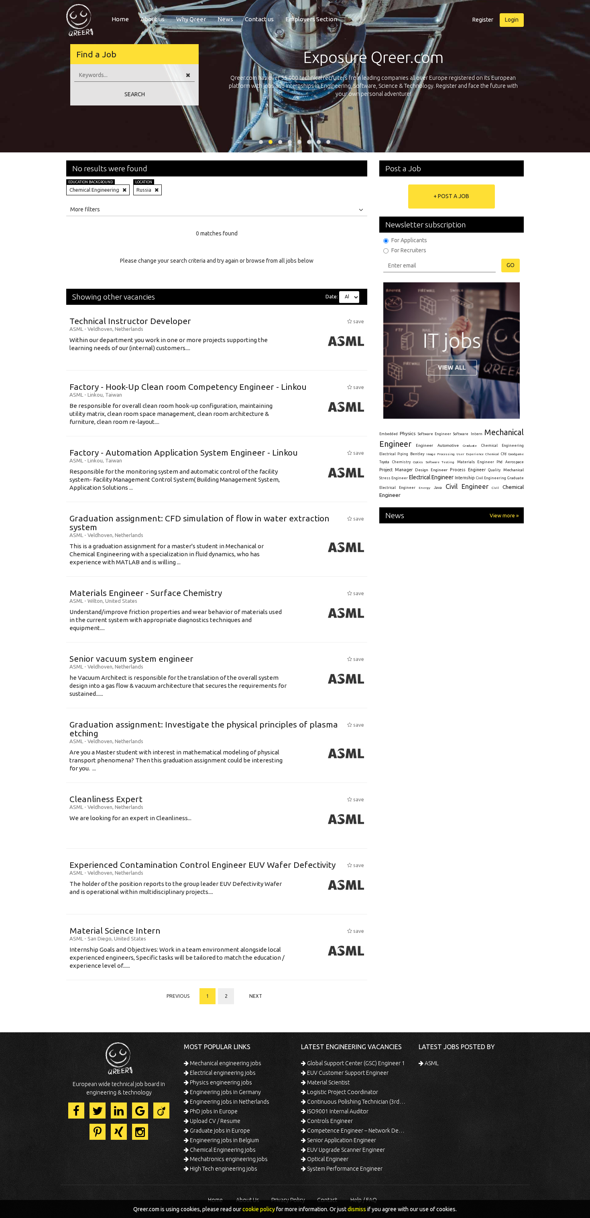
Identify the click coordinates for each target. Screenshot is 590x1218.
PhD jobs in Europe (213, 1111)
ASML (431, 1063)
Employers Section (311, 19)
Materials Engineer (475, 462)
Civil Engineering (491, 478)
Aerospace (514, 462)
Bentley (417, 454)
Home (120, 19)
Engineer (424, 445)
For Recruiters (408, 250)
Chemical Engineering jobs (222, 1150)
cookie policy (258, 1209)
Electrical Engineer (431, 477)
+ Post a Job (451, 196)
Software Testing (440, 462)
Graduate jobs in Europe (219, 1130)
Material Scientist (328, 1082)
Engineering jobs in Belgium (224, 1140)
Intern (476, 434)
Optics (418, 462)
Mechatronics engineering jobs (228, 1159)
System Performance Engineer (344, 1168)
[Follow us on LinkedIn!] (119, 1110)
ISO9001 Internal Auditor (337, 1111)
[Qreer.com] (79, 17)
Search (134, 94)
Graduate (470, 446)
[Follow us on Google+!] (140, 1110)
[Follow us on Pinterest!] (98, 1132)
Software (460, 434)
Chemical (492, 454)
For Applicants (409, 240)
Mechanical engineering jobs (225, 1063)
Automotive (448, 445)
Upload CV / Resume (214, 1121)
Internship (465, 478)
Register (482, 19)
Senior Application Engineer (341, 1140)
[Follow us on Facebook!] (76, 1110)
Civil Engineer (467, 486)
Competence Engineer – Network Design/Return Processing (356, 1130)
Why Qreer (191, 19)
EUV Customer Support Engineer (347, 1073)
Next (255, 996)
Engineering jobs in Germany (225, 1092)
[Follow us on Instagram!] (140, 1132)
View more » (504, 515)
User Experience (469, 454)
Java (438, 487)
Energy (424, 488)
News (225, 19)
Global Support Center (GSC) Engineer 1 (355, 1063)
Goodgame (516, 454)
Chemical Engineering (502, 446)
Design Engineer (431, 470)
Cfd (504, 454)
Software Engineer (434, 434)
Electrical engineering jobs (222, 1073)
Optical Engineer (327, 1159)
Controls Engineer (329, 1121)
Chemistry (401, 462)
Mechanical (513, 470)
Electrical (387, 454)
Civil (495, 488)
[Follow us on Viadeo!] (161, 1110)
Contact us (259, 19)
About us (152, 19)
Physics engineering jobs (220, 1082)
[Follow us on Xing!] (119, 1132)
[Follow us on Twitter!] (98, 1110)
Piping (402, 454)
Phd (499, 462)
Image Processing (440, 454)
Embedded (388, 434)
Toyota (384, 462)
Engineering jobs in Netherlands (229, 1101)
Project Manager (396, 469)
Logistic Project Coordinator (342, 1092)
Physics (407, 433)
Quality (494, 470)
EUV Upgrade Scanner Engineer (345, 1150)
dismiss (357, 1209)
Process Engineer (468, 469)
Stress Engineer (393, 478)
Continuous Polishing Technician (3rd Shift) (356, 1101)
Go (511, 265)
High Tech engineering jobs (223, 1168)
